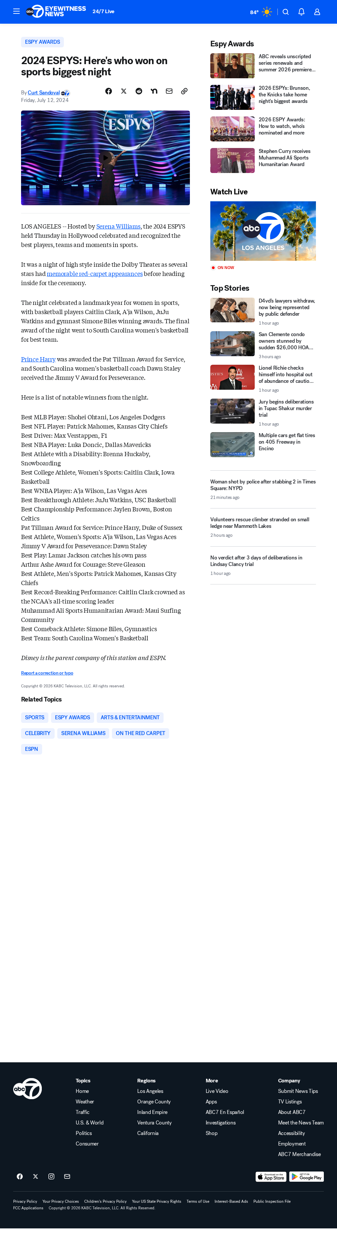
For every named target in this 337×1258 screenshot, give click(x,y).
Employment (292, 1144)
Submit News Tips (298, 1091)
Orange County (154, 1101)
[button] (16, 11)
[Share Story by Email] (169, 91)
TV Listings (289, 1101)
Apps (211, 1101)
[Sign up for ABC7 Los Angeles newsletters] (67, 1176)
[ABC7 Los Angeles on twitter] (35, 1176)
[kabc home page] (27, 1088)
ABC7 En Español (225, 1112)
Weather (85, 1101)
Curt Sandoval (44, 92)
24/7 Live (103, 11)
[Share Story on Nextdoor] (154, 91)
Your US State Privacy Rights (156, 1201)
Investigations (221, 1122)
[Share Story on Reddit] (138, 91)
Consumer (87, 1144)
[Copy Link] (184, 91)
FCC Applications (28, 1208)
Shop (212, 1133)
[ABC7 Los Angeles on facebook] (19, 1176)
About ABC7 (292, 1112)
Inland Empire (152, 1112)
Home (82, 1091)
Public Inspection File (272, 1201)
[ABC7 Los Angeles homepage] (56, 12)
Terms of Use (198, 1201)
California (148, 1133)
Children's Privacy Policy (105, 1201)
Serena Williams (118, 226)
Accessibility (291, 1133)
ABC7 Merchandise (299, 1154)
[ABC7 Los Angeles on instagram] (51, 1176)
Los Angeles (150, 1091)
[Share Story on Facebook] (108, 91)
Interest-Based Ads (231, 1201)
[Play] (263, 231)
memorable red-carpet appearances (95, 273)
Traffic (83, 1112)
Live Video (217, 1091)
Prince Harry (38, 359)
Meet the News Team (301, 1122)
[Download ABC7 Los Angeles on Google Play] (306, 1177)
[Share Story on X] (123, 91)
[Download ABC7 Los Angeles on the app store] (271, 1177)
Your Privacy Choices (60, 1201)
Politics (83, 1133)
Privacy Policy (25, 1201)
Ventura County (154, 1122)
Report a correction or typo (47, 673)
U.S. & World (89, 1122)
